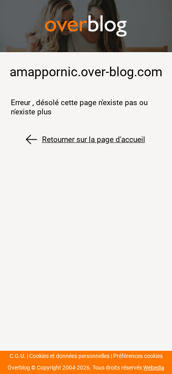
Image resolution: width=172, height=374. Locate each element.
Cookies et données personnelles (69, 356)
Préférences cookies (138, 356)
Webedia (153, 367)
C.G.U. (18, 356)
